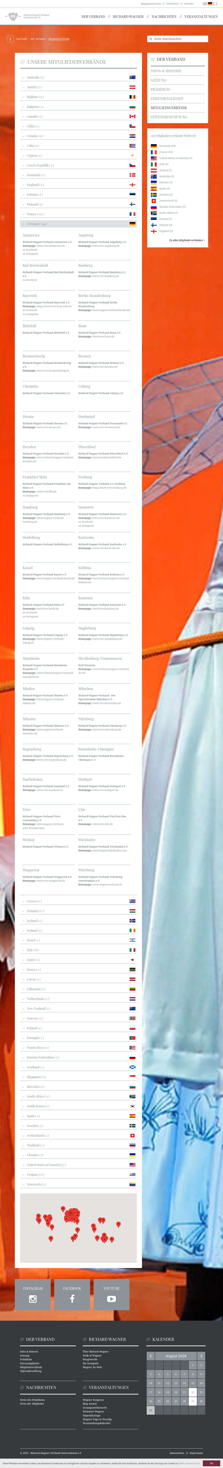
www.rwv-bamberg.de (106, 276)
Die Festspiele (91, 1363)
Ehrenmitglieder (167, 98)
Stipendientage (92, 1415)
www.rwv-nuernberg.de (107, 729)
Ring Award (90, 1403)
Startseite (21, 39)
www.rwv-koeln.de (48, 608)
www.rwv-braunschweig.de (53, 370)
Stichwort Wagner (93, 1411)
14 (184, 1383)
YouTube (112, 1288)
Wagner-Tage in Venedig (97, 1419)
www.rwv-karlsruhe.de (106, 548)
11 (159, 1383)
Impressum (196, 1453)
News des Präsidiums (32, 1400)
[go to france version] (215, 3)
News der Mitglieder (32, 1403)
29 (192, 1401)
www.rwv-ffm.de (47, 491)
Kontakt (188, 3)
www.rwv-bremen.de (105, 366)
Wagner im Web (92, 1367)
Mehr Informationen (189, 1463)
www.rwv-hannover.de (106, 518)
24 (150, 1401)
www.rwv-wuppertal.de (51, 880)
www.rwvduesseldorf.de (107, 457)
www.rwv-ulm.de (103, 824)
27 (176, 1401)
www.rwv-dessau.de (49, 427)
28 (184, 1401)
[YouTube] (111, 1298)
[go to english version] (205, 3)
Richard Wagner (128, 16)
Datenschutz (177, 1453)
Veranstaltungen (201, 16)
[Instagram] (33, 1298)
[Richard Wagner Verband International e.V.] (13, 16)
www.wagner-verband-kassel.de (56, 578)
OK (211, 1463)
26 (167, 1401)
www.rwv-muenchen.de (107, 703)
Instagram (33, 1288)
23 (201, 1392)
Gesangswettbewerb (95, 1407)
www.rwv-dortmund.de (106, 427)
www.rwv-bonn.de (103, 336)
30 (201, 1401)
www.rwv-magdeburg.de (107, 638)
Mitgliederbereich (151, 3)
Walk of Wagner (92, 1355)
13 (176, 1383)
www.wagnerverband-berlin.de (111, 310)
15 (192, 1383)
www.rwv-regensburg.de (51, 759)
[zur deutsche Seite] (210, 3)
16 (201, 1383)
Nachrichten (164, 16)
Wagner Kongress (93, 1400)
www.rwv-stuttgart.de (105, 790)
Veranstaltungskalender (97, 1423)
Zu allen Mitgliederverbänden (186, 240)
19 (167, 1392)
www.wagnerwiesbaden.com (110, 850)
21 (184, 1392)
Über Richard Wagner (96, 1351)
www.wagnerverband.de (107, 884)
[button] (104, 1240)
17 (150, 1392)
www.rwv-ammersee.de (51, 245)
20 (176, 1392)
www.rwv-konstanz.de (106, 608)
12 (167, 1383)
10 (150, 1383)
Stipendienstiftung (169, 117)
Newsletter (172, 3)
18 (159, 1392)
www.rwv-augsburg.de (106, 245)
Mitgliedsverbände (169, 107)
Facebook (72, 1288)
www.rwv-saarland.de (50, 790)
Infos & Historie (166, 70)
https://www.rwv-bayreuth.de (54, 306)
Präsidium (160, 89)
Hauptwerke (90, 1359)
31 (150, 1410)
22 (192, 1392)
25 (159, 1401)
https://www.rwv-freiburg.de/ (110, 487)
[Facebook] (72, 1298)
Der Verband (93, 16)
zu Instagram (30, 253)
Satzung (158, 80)
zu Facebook (30, 249)
